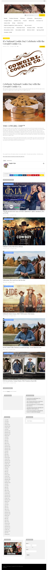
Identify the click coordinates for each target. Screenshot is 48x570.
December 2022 (7, 446)
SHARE (42, 46)
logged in (8, 391)
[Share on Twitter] (16, 175)
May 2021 (6, 471)
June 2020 (7, 485)
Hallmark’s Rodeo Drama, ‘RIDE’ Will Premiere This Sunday (19, 314)
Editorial (31, 20)
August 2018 (7, 515)
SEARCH (42, 15)
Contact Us (39, 20)
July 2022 (6, 451)
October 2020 (7, 481)
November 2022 (7, 448)
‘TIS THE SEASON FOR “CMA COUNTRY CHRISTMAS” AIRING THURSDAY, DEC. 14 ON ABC (24, 212)
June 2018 (6, 517)
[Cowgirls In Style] (6, 165)
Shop (13, 23)
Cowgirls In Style (12, 163)
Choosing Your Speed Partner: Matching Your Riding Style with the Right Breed (35, 408)
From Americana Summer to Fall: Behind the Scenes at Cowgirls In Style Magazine (35, 411)
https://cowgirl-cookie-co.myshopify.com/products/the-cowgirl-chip (13, 156)
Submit (28, 554)
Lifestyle (29, 18)
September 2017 (7, 531)
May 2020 (6, 487)
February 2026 (7, 424)
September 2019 (7, 499)
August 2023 (7, 435)
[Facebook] (44, 1)
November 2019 (7, 496)
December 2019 (7, 495)
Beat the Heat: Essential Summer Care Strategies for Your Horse (34, 399)
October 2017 (7, 529)
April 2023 (7, 441)
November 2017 (7, 528)
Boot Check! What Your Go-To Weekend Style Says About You (35, 405)
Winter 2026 (31, 30)
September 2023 (7, 434)
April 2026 (7, 423)
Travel (25, 20)
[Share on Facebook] (11, 175)
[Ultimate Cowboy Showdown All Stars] (24, 231)
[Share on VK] (37, 175)
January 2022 (7, 459)
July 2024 (6, 429)
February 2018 (7, 523)
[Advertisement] (24, 147)
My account (28, 25)
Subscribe (7, 23)
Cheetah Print (21, 27)
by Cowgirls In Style (13, 46)
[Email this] (42, 175)
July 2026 (6, 419)
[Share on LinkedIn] (20, 175)
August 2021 (7, 466)
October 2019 (7, 498)
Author (5, 160)
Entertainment (9, 184)
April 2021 (6, 473)
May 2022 (6, 452)
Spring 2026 (40, 30)
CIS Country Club (9, 27)
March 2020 (7, 490)
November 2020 (7, 479)
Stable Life (17, 20)
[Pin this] (33, 175)
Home (5, 18)
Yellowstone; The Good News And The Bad (14, 280)
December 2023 (7, 430)
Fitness (22, 18)
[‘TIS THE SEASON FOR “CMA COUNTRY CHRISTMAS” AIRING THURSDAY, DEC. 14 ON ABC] (24, 196)
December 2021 (7, 460)
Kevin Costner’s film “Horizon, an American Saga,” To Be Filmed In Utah (22, 347)
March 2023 (7, 443)
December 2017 (7, 526)
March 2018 (7, 521)
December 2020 (7, 477)
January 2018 (7, 524)
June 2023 (7, 438)
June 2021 (6, 470)
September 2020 (7, 482)
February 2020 (7, 491)
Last (32, 547)
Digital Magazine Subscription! (13, 25)
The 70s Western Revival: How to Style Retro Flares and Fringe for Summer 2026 (35, 402)
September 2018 (7, 513)
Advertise (20, 23)
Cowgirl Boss (8, 20)
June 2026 (7, 421)
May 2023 (6, 440)
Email (27, 549)
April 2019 (6, 507)
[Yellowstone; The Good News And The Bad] (24, 264)
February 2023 (7, 445)
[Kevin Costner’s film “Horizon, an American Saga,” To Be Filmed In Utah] (24, 332)
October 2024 (7, 427)
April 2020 (7, 488)
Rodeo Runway (14, 18)
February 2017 (7, 534)
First (26, 547)
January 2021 (7, 476)
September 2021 (7, 465)
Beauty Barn (38, 18)
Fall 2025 (40, 27)
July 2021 (6, 468)
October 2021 (7, 463)
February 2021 (7, 474)
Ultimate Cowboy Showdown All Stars (13, 246)
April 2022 (7, 454)
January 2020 (7, 493)
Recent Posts (9, 160)
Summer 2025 (31, 27)
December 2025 (20, 30)
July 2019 (6, 502)
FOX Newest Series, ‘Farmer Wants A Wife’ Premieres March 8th (19, 381)
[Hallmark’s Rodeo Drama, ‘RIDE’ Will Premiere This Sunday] (24, 298)
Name (27, 543)
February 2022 (7, 457)
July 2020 (6, 484)
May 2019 (6, 506)
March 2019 (7, 509)
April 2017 (6, 532)
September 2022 (7, 449)
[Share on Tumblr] (24, 175)
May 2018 (6, 518)
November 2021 (7, 462)
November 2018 (7, 512)
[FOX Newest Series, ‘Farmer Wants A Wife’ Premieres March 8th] (24, 365)
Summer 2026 (8, 32)
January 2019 (7, 510)
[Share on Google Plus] (29, 175)
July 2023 (6, 437)
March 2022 (7, 455)
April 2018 (6, 520)
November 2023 (7, 432)
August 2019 (7, 501)
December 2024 (8, 30)
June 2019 (6, 504)
